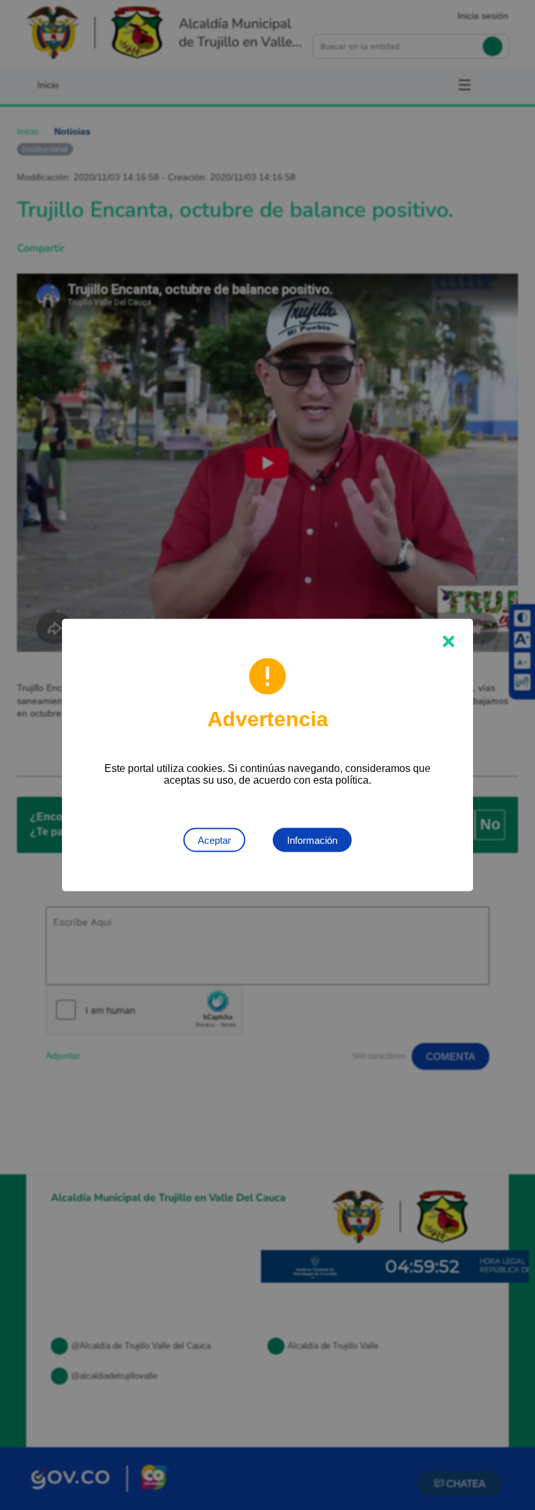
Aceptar (214, 840)
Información (312, 840)
